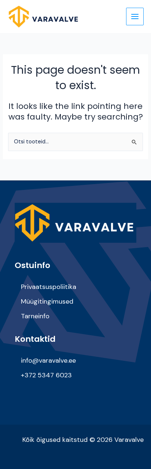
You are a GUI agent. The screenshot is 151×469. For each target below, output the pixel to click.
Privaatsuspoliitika (48, 286)
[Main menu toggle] (135, 16)
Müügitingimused (47, 301)
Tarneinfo (35, 316)
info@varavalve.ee (48, 360)
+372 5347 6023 (46, 375)
